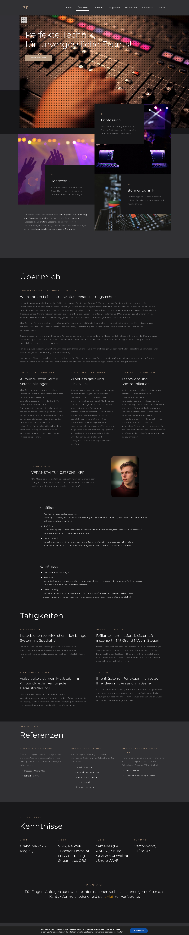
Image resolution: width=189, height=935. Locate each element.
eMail (110, 896)
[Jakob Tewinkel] (29, 7)
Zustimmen (139, 930)
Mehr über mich (38, 57)
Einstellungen (53, 932)
